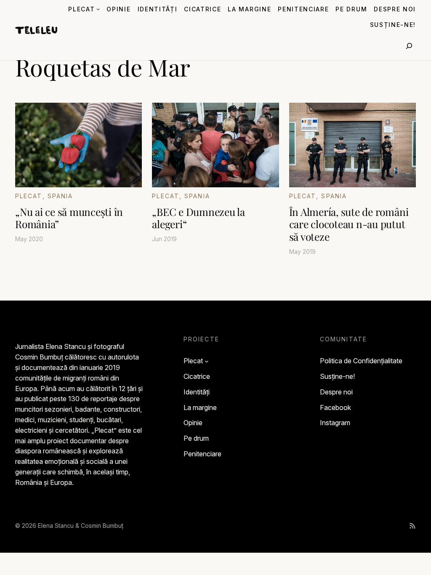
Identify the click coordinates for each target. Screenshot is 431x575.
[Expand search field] (409, 46)
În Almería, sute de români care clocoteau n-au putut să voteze (349, 223)
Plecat (29, 196)
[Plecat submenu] (98, 9)
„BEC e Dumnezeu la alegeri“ (198, 217)
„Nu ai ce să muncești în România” (69, 217)
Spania (60, 196)
